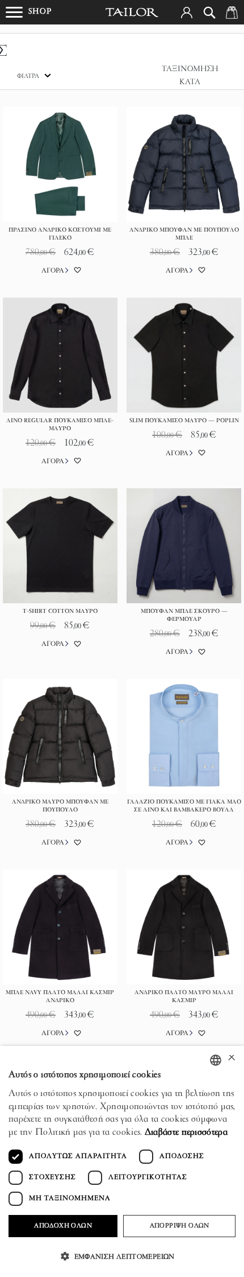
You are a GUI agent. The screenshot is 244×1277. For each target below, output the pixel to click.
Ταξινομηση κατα (190, 75)
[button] (186, 12)
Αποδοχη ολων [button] (63, 1225)
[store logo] (132, 12)
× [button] (231, 1059)
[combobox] (215, 1060)
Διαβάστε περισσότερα (186, 1132)
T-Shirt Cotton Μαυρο (60, 611)
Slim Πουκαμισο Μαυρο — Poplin (184, 421)
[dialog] (122, 1161)
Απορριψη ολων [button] (179, 1225)
